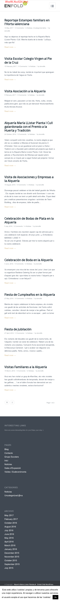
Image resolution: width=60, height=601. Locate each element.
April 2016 (9, 541)
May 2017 (9, 515)
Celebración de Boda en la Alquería (28, 260)
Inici (6, 460)
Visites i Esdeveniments (15, 471)
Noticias (29, 28)
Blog (6, 449)
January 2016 (10, 549)
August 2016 (10, 526)
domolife (7, 31)
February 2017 (11, 519)
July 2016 (8, 530)
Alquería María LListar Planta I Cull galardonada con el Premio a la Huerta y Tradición (28, 126)
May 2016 (9, 537)
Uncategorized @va (39, 28)
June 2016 (9, 534)
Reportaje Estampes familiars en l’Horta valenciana (27, 22)
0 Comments (19, 28)
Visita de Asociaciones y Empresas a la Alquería (29, 179)
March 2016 (9, 545)
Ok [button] (55, 597)
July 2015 (8, 567)
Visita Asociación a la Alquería (25, 91)
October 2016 (10, 522)
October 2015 (10, 560)
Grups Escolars (11, 456)
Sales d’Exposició (12, 467)
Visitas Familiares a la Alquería (25, 367)
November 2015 (11, 556)
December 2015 (11, 552)
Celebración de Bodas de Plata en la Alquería (29, 220)
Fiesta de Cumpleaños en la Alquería (29, 295)
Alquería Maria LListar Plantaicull (25, 584)
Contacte (8, 452)
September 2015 (12, 564)
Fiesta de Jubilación (17, 329)
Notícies (8, 464)
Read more (10, 47)
